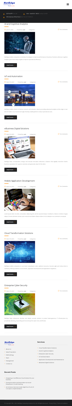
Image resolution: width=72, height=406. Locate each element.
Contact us (9, 363)
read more (9, 65)
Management (10, 360)
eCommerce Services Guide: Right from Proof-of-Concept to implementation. (20, 387)
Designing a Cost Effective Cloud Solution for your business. (20, 378)
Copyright (8, 403)
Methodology (10, 355)
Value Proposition (11, 352)
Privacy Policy (52, 403)
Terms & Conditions (62, 403)
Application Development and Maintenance (51, 359)
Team (7, 358)
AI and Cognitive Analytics (46, 351)
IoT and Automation (44, 356)
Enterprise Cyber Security (46, 353)
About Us (8, 349)
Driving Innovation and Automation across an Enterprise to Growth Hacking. (18, 383)
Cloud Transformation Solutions (48, 348)
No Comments (64, 29)
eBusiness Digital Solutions (46, 362)
